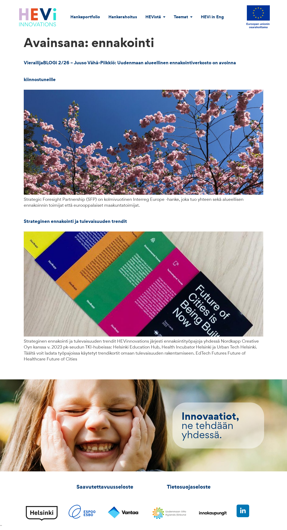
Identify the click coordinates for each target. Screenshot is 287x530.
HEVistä (153, 17)
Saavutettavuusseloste (104, 487)
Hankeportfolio (85, 17)
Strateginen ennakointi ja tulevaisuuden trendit (75, 221)
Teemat (181, 17)
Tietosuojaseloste (189, 487)
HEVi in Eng (212, 17)
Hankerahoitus (122, 17)
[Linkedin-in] (243, 511)
